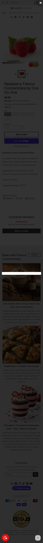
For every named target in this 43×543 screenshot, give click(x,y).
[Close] (40, 3)
